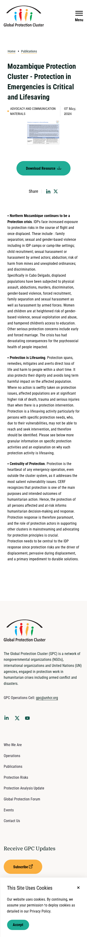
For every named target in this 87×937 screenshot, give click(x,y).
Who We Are (13, 745)
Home (12, 51)
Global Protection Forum (22, 799)
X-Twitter (18, 719)
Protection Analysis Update (24, 788)
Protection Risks (16, 777)
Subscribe (20, 867)
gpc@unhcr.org (47, 698)
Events (9, 810)
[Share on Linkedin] (48, 191)
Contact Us (12, 821)
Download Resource (41, 168)
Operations (12, 756)
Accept (18, 925)
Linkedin (7, 718)
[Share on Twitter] (55, 191)
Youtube (28, 719)
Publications (29, 51)
